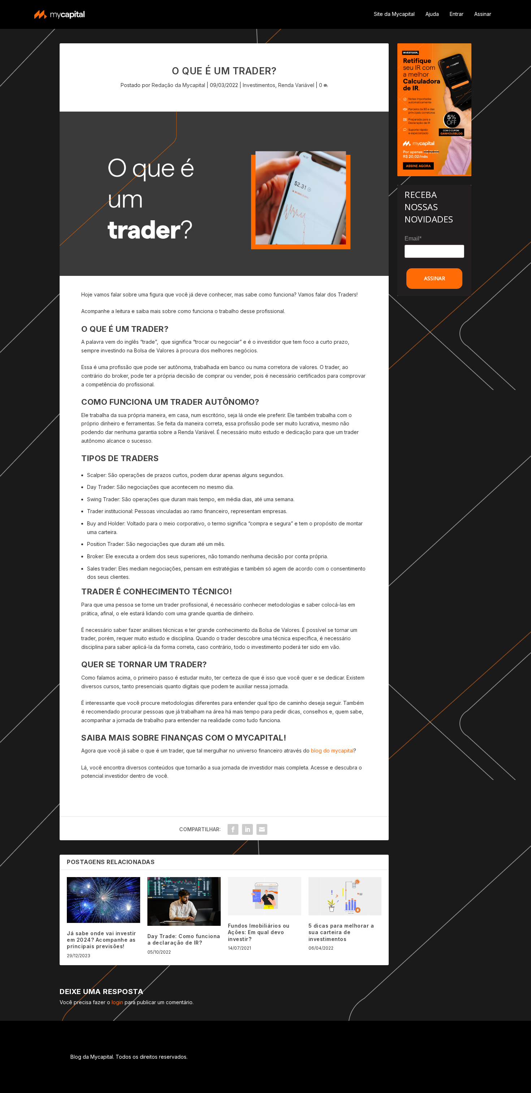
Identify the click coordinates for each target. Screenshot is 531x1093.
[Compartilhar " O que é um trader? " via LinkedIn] (247, 829)
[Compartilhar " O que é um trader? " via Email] (262, 829)
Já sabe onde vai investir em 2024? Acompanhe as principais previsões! (101, 939)
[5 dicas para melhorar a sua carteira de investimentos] (345, 896)
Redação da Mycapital (178, 85)
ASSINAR (434, 278)
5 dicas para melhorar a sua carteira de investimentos (341, 932)
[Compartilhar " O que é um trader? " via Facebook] (233, 829)
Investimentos (259, 85)
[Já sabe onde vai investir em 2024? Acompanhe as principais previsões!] (103, 900)
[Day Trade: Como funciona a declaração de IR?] (184, 901)
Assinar (482, 14)
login (117, 1002)
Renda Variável (296, 85)
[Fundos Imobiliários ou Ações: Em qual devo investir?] (264, 896)
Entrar (456, 14)
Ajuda (432, 14)
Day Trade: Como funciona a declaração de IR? (183, 939)
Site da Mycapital (394, 14)
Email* (413, 238)
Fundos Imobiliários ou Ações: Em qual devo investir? (259, 932)
